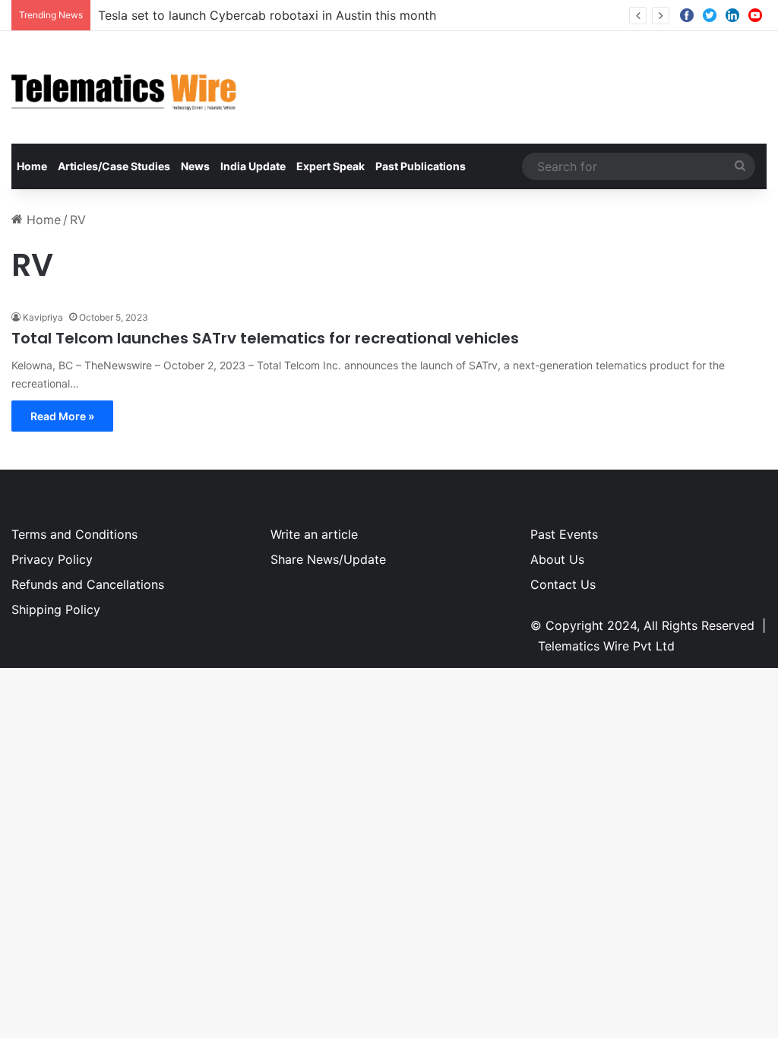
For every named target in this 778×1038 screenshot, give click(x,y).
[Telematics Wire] (124, 87)
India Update (253, 166)
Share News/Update (328, 559)
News (195, 166)
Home (32, 166)
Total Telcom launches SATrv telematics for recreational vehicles (265, 338)
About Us (557, 559)
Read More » (62, 416)
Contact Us (563, 584)
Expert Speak (330, 166)
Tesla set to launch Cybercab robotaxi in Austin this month (267, 15)
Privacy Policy (52, 559)
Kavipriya (43, 317)
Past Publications (420, 166)
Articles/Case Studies (114, 166)
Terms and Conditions (74, 534)
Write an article (314, 534)
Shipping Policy (55, 609)
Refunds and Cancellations (87, 584)
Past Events (564, 534)
